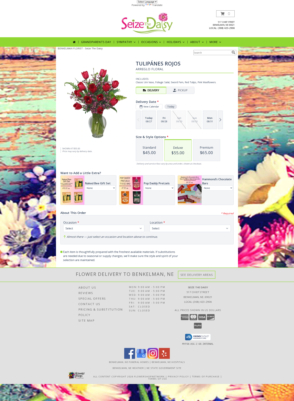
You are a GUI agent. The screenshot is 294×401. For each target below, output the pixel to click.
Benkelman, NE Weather (128, 368)
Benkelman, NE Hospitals (168, 362)
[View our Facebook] (129, 358)
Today (170, 106)
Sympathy (124, 42)
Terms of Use (157, 378)
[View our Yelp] (164, 358)
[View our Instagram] (152, 358)
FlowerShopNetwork (149, 376)
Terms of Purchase (206, 376)
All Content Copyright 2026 (113, 376)
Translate (157, 5)
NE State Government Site (164, 368)
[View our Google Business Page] (141, 358)
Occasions (149, 42)
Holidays (174, 42)
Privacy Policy (178, 376)
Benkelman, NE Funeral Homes (129, 362)
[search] (233, 52)
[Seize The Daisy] (147, 22)
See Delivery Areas (197, 275)
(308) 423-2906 (226, 28)
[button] (225, 13)
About (195, 42)
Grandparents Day (96, 42)
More (213, 42)
